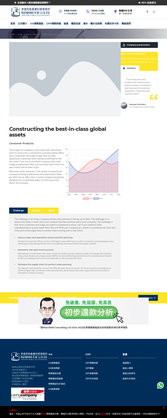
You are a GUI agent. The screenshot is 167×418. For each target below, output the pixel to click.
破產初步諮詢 (129, 378)
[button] (139, 45)
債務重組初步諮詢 (56, 383)
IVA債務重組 (36, 23)
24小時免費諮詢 (70, 13)
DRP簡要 (89, 368)
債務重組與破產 (55, 378)
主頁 (12, 34)
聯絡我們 (126, 23)
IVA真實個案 (54, 389)
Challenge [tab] (18, 210)
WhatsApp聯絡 (98, 13)
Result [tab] (51, 210)
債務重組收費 (54, 373)
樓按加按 (75, 23)
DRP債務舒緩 (53, 23)
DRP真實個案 (91, 373)
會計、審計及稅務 (92, 23)
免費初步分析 (112, 23)
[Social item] (147, 12)
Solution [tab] (36, 210)
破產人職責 (128, 368)
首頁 (12, 23)
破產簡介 (127, 362)
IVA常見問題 (54, 368)
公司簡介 (22, 23)
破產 (66, 23)
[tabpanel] (65, 246)
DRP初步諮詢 (91, 378)
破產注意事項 (129, 373)
